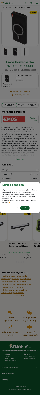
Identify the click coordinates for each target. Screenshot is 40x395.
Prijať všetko (25, 208)
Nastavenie (15, 208)
